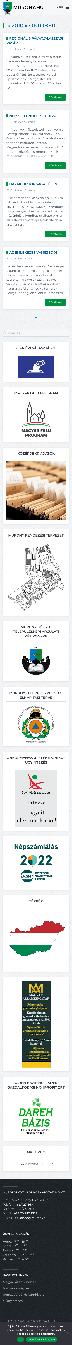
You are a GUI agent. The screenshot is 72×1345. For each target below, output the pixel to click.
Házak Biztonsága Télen (33, 184)
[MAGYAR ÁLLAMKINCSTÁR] (36, 1024)
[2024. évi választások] (36, 366)
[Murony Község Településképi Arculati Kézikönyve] (36, 660)
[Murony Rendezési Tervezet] (36, 577)
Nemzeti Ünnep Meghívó (32, 116)
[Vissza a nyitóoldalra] (23, 7)
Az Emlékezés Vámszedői (33, 253)
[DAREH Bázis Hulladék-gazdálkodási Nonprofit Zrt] (36, 1116)
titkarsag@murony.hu (31, 1218)
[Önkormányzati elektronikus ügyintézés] (36, 798)
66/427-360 (25, 1204)
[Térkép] (36, 938)
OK (20, 1339)
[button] (62, 7)
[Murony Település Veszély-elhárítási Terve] (36, 723)
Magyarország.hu (16, 1288)
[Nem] (67, 1333)
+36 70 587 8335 (25, 1213)
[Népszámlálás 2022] (36, 862)
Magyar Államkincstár (19, 1282)
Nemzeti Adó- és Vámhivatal (24, 1294)
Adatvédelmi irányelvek (41, 1339)
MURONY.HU (56, 1321)
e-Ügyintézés (13, 1301)
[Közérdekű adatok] (36, 490)
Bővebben (55, 97)
